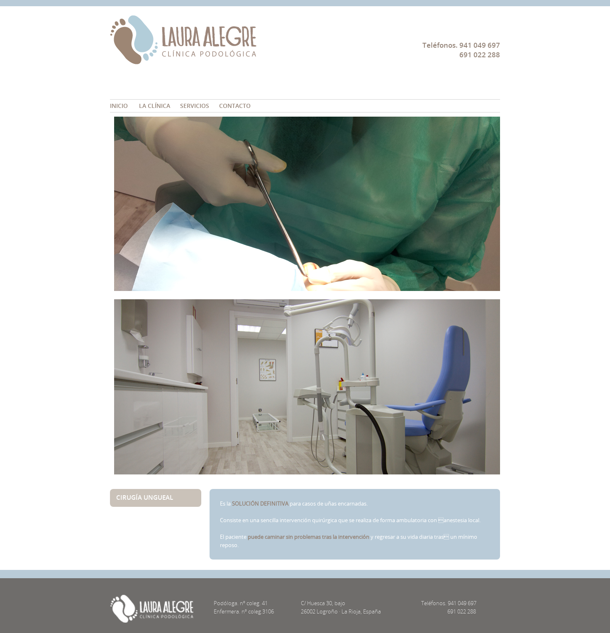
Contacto (235, 106)
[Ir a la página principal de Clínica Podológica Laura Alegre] (183, 59)
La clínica (154, 106)
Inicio (119, 106)
